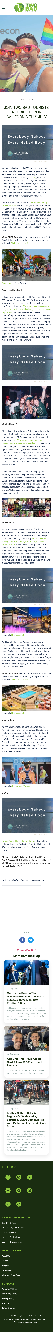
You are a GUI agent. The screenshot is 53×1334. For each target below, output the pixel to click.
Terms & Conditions (10, 1307)
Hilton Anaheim (18, 635)
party (34, 177)
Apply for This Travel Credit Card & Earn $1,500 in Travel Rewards (24, 1062)
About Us (6, 1256)
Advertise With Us (9, 1289)
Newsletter (6, 1270)
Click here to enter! (19, 243)
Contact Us (6, 1260)
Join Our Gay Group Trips (13, 1227)
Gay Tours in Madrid (10, 1232)
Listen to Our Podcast (11, 1237)
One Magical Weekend (21, 786)
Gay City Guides (9, 1223)
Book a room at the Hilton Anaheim (18, 840)
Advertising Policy (9, 1293)
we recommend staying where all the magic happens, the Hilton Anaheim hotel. (24, 541)
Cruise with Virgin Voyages (13, 1241)
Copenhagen (8, 283)
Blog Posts (6, 1265)
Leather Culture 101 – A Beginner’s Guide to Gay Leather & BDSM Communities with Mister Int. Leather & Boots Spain (26, 1119)
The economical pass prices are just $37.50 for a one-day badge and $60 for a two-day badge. (26, 309)
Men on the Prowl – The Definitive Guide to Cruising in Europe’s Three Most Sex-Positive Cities (25, 998)
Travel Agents (8, 1303)
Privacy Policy (8, 1298)
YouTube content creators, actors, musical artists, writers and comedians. (23, 442)
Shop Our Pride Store (11, 1274)
